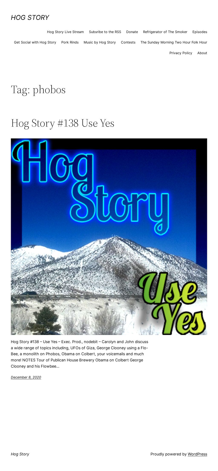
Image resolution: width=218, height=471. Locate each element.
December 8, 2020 (26, 377)
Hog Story (30, 17)
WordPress (197, 454)
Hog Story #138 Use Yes (63, 122)
